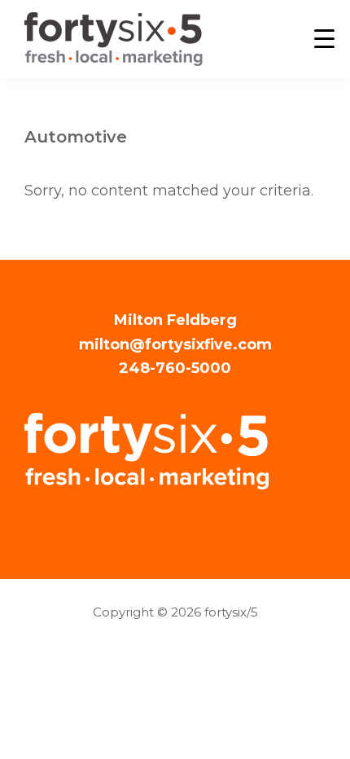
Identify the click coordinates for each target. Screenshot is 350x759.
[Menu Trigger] (324, 38)
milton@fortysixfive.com (175, 344)
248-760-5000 (175, 368)
